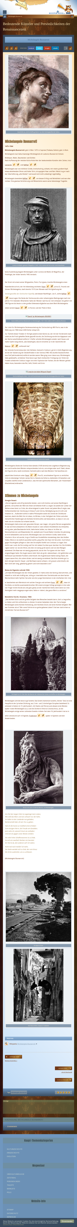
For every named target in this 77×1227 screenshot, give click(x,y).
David (17, 308)
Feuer (53, 582)
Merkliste (11, 1189)
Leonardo (8, 165)
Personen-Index (13, 1181)
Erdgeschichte (13, 1153)
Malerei (7, 346)
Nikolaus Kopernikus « (11, 1061)
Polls (9, 1192)
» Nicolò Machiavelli (66, 1072)
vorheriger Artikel (14, 1056)
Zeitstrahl (11, 1178)
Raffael (26, 165)
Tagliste (10, 1185)
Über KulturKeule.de (15, 1174)
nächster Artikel (62, 1068)
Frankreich (33, 716)
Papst (44, 287)
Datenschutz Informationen (13, 1225)
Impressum (11, 1217)
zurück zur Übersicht (62, 1080)
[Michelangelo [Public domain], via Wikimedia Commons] (38, 372)
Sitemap (10, 1210)
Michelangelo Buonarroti (26, 1044)
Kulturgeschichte (14, 1149)
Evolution (11, 1156)
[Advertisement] (38, 1107)
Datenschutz (12, 1213)
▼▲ (15, 48)
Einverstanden (67, 1221)
